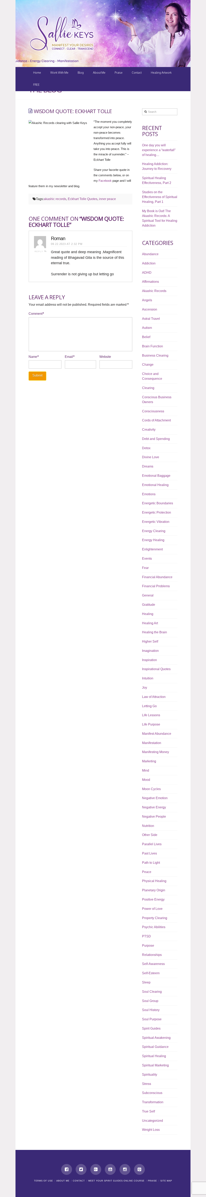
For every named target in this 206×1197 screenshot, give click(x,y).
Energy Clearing (153, 531)
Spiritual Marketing (155, 1065)
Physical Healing (154, 881)
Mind (145, 770)
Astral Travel (151, 318)
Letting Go (149, 706)
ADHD (146, 272)
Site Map (166, 1180)
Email (69, 356)
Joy (144, 687)
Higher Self (150, 641)
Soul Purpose (152, 1019)
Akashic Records (154, 291)
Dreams (147, 466)
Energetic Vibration (155, 521)
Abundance (150, 254)
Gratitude (148, 604)
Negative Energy (154, 807)
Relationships (152, 955)
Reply (39, 251)
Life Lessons (151, 715)
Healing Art (150, 623)
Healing (147, 614)
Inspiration (149, 660)
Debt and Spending (156, 439)
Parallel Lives (152, 844)
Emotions (149, 494)
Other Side (149, 835)
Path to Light (151, 862)
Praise (152, 1180)
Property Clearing (154, 918)
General (147, 595)
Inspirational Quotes (156, 669)
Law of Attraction (154, 697)
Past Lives (149, 853)
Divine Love (150, 457)
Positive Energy (153, 899)
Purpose (148, 945)
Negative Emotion (155, 798)
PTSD (146, 936)
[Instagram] (124, 1169)
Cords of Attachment (156, 420)
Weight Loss (151, 1129)
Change (147, 364)
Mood (146, 779)
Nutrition (148, 826)
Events (147, 558)
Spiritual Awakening (156, 1037)
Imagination (150, 650)
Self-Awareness (153, 964)
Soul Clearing (152, 991)
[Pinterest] (139, 1169)
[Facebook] (66, 1169)
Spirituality (149, 1074)
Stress (146, 1084)
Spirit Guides (151, 1028)
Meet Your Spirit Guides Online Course (116, 1180)
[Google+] (95, 1169)
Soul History (151, 1010)
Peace (146, 872)
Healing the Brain (154, 632)
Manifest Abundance (156, 733)
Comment (36, 313)
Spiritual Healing (154, 1056)
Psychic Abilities (153, 927)
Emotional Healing (155, 485)
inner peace (107, 199)
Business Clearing (155, 355)
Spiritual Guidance (155, 1046)
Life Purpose (151, 724)
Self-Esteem (151, 973)
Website (105, 356)
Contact (79, 1180)
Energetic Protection (156, 512)
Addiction (149, 263)
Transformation (152, 1102)
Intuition (147, 678)
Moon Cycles (151, 789)
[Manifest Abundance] (62, 33)
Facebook (105, 180)
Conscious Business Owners (156, 399)
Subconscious (152, 1093)
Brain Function (152, 346)
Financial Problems (156, 586)
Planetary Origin (153, 890)
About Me (62, 1180)
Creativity (149, 429)
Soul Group (150, 1001)
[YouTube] (110, 1169)
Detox (146, 448)
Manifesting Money (155, 752)
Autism (147, 327)
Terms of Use (43, 1180)
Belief (146, 337)
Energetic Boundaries (157, 503)
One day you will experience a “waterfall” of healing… (158, 150)
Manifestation (151, 743)
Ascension (149, 309)
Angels (147, 300)
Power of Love (152, 908)
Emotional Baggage (156, 475)
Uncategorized (152, 1120)
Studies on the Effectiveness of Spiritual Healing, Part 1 (159, 196)
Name (34, 356)
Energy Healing (153, 540)
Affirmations (150, 281)
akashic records (55, 199)
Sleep (146, 982)
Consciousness (153, 411)
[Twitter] (81, 1169)
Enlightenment (152, 549)
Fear (145, 568)
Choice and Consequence (152, 376)
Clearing (148, 388)
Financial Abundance (157, 577)
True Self (148, 1111)
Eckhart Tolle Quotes (82, 199)
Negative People (154, 816)
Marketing (149, 761)
